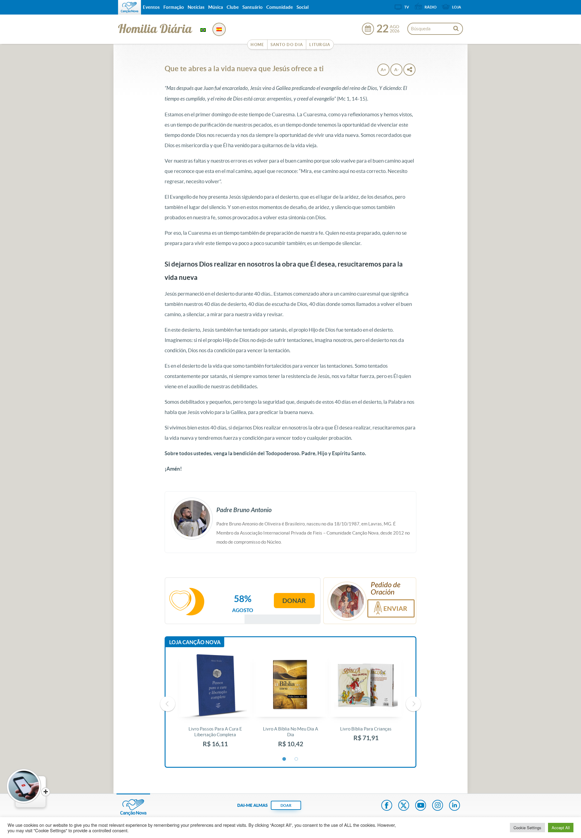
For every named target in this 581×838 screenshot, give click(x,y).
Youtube (420, 805)
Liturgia (319, 44)
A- (396, 69)
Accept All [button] (561, 827)
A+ (383, 69)
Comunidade (279, 7)
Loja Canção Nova (195, 642)
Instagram (437, 805)
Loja (456, 7)
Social (303, 7)
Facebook (387, 805)
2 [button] (296, 759)
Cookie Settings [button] (527, 827)
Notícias (196, 7)
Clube (233, 7)
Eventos (151, 7)
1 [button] (284, 759)
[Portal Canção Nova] (129, 7)
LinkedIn (454, 805)
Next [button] (413, 703)
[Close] (45, 792)
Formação (173, 7)
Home (257, 44)
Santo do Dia (287, 44)
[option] (215, 704)
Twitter (404, 805)
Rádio (431, 7)
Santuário (252, 7)
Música (215, 7)
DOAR (286, 805)
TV (406, 7)
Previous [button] (167, 703)
